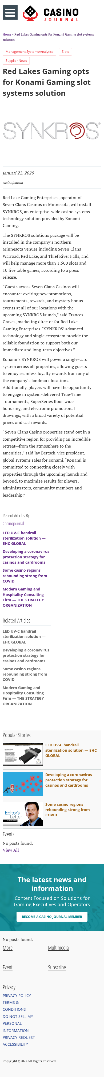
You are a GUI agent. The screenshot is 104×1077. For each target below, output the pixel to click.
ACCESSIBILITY (15, 1044)
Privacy (9, 987)
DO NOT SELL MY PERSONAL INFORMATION (18, 1023)
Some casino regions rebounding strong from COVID (25, 576)
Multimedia (58, 947)
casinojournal (13, 182)
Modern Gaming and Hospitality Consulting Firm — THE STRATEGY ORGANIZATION (23, 597)
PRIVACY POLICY (17, 995)
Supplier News (16, 60)
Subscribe (57, 967)
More (8, 947)
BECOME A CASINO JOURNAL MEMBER (52, 916)
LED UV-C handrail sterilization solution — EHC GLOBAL (24, 538)
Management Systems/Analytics (29, 51)
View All (11, 850)
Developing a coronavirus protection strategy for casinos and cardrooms (26, 557)
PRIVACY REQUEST (19, 1037)
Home (7, 34)
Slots (65, 51)
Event (8, 967)
